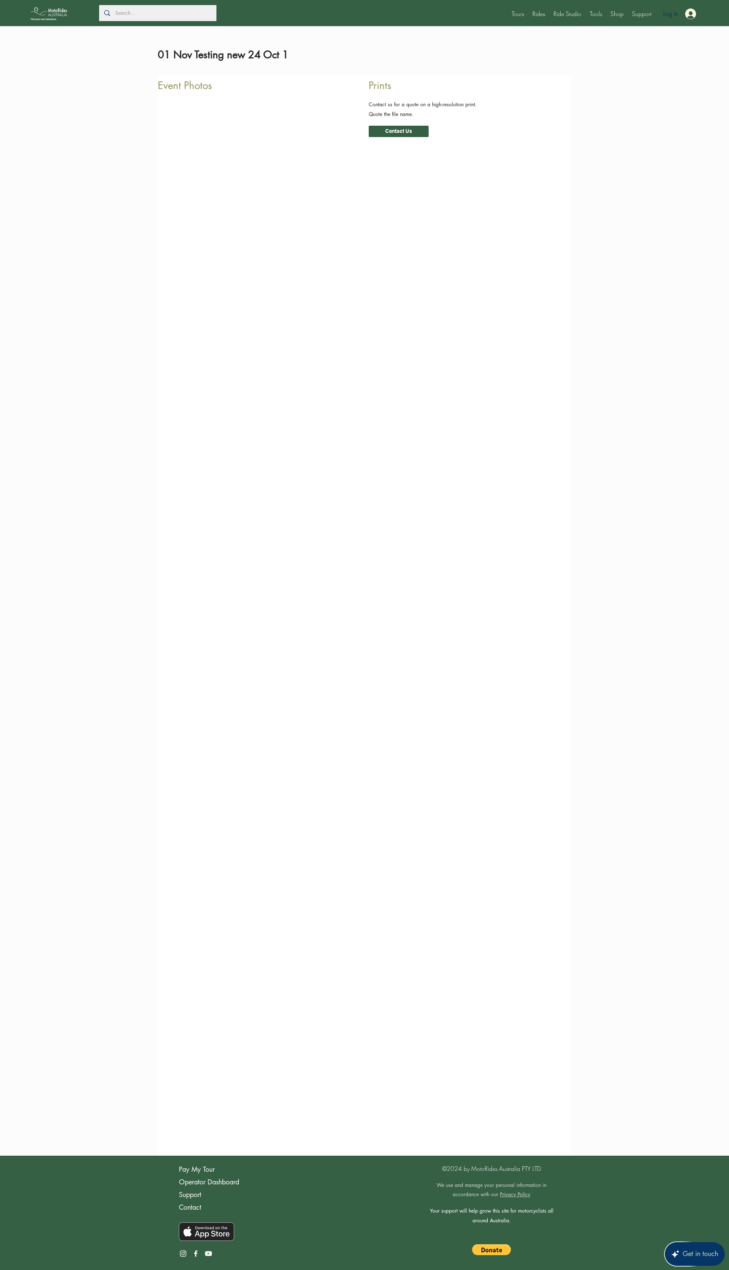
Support (190, 1194)
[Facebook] (196, 1253)
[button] (518, 14)
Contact (190, 1207)
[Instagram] (183, 1253)
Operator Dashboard (209, 1182)
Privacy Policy (515, 1194)
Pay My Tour (197, 1169)
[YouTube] (208, 1253)
